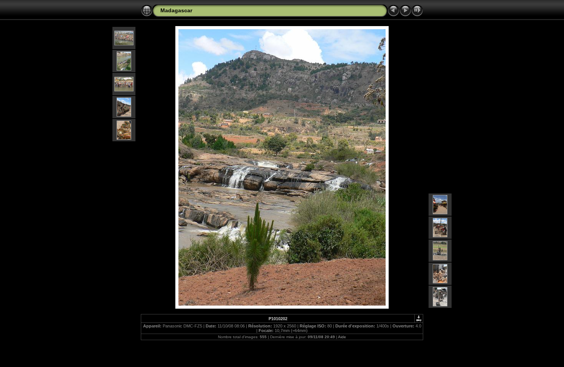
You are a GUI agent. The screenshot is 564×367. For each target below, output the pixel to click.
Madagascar (176, 10)
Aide (342, 337)
